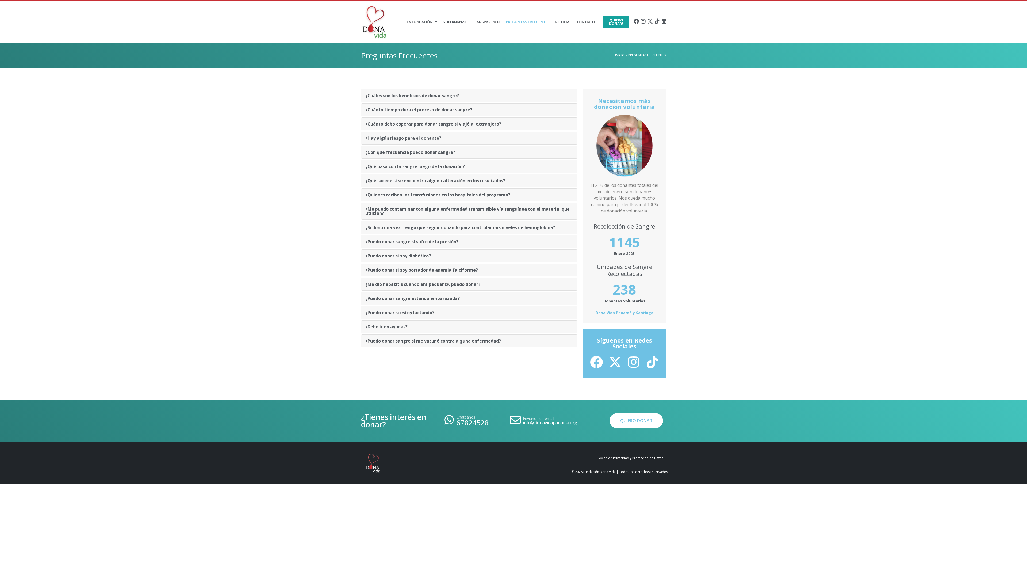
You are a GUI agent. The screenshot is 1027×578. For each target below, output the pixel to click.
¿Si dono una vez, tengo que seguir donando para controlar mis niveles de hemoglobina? (460, 227)
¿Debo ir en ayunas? (386, 327)
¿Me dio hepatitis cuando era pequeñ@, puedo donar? (422, 284)
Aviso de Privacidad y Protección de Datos (631, 458)
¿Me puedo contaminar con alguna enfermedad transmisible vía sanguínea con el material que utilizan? (467, 211)
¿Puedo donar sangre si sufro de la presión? (411, 242)
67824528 (473, 422)
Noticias (563, 22)
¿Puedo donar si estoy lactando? (399, 312)
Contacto (586, 22)
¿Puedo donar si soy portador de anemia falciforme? (421, 270)
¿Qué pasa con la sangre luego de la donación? (415, 166)
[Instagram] (643, 21)
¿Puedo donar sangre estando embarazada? (412, 298)
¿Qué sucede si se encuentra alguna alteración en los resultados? (435, 181)
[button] (469, 95)
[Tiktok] (657, 21)
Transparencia (486, 22)
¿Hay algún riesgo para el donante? (403, 138)
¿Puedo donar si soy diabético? (398, 256)
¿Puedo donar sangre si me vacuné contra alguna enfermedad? (433, 341)
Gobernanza (455, 22)
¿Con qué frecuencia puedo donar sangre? (410, 152)
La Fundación (419, 22)
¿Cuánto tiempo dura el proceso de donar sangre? (418, 110)
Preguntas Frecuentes (528, 22)
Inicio (620, 55)
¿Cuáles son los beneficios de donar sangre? (412, 95)
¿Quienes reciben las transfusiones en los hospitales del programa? (437, 195)
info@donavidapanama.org (550, 422)
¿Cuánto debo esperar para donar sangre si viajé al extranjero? (433, 124)
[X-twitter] (650, 21)
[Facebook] (636, 21)
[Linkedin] (664, 21)
